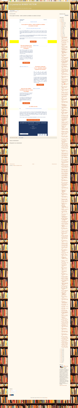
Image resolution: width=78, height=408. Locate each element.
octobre (62, 24)
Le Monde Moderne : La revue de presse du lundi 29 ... (64, 299)
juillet (62, 28)
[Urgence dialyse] (40, 45)
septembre (62, 26)
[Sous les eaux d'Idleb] (40, 88)
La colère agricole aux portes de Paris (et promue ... (64, 265)
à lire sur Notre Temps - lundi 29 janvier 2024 (64, 310)
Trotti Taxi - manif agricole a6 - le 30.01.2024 (64, 160)
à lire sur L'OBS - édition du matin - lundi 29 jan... (64, 347)
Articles (12, 390)
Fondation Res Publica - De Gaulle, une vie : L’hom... (64, 77)
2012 (61, 362)
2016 (61, 357)
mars (62, 33)
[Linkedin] (46, 135)
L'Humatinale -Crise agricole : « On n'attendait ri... (63, 126)
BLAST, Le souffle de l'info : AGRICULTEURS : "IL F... (64, 167)
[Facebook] (41, 135)
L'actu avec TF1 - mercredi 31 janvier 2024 (64, 139)
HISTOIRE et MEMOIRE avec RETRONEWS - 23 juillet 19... (64, 313)
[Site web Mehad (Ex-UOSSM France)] (33, 21)
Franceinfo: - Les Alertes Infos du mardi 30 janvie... (64, 233)
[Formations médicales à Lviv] (26, 66)
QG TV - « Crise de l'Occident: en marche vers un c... (64, 297)
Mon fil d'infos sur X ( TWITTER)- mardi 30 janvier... (64, 194)
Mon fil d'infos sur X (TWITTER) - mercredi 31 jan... (64, 151)
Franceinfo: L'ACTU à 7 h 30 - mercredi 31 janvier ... (64, 148)
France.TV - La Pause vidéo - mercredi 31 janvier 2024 (64, 90)
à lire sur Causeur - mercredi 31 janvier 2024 (64, 60)
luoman (41, 397)
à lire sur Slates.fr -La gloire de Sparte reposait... (64, 55)
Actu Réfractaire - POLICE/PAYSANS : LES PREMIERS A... (64, 105)
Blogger (46, 397)
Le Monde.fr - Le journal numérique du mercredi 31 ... (64, 129)
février (62, 34)
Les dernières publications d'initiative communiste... (64, 343)
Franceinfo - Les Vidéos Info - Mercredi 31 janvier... (64, 99)
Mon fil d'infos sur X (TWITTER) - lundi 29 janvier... (64, 274)
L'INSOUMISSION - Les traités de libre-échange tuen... (64, 326)
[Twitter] (43, 135)
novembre (62, 23)
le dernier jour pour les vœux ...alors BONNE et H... (64, 157)
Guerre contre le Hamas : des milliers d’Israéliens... (64, 337)
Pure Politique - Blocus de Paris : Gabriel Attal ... (64, 286)
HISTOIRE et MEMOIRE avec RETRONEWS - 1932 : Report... (64, 219)
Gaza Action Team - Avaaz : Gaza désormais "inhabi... (64, 115)
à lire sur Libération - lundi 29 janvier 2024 (64, 263)
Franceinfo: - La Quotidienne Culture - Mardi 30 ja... (64, 204)
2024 (61, 21)
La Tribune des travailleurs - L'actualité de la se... (64, 64)
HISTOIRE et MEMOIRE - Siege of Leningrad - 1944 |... (64, 113)
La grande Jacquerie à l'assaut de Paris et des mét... (64, 329)
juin (61, 29)
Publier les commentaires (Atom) (17, 165)
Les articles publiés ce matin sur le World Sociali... (64, 124)
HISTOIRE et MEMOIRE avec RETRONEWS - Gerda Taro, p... (64, 62)
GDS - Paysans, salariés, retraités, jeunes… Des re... (64, 229)
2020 (61, 352)
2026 (61, 18)
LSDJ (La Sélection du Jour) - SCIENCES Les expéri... (64, 67)
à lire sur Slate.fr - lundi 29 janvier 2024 (64, 306)
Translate (16, 11)
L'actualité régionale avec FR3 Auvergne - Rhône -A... (64, 102)
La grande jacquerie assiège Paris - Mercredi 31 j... (64, 155)
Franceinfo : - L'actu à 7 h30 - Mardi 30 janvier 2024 (64, 255)
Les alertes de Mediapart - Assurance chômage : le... (64, 175)
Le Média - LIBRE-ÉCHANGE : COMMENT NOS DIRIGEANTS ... (63, 293)
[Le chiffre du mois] (33, 108)
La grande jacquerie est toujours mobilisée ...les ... (64, 197)
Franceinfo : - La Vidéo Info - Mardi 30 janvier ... (64, 209)
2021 (61, 351)
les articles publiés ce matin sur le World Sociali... (64, 222)
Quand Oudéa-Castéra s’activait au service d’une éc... (64, 74)
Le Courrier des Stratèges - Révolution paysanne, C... (64, 277)
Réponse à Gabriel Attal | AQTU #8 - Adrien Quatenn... (64, 87)
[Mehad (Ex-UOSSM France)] (24, 134)
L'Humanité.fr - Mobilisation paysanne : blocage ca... (64, 226)
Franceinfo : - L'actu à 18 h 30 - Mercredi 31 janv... (64, 92)
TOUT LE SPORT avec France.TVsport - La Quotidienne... (64, 141)
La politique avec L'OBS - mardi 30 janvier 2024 (64, 243)
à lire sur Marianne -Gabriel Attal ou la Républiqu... (64, 58)
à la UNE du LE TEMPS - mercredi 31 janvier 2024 (64, 146)
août (62, 27)
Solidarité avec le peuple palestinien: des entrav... (64, 47)
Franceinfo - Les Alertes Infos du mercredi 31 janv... (64, 134)
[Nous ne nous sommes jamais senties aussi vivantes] (33, 28)
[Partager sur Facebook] (21, 137)
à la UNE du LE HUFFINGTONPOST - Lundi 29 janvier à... (64, 302)
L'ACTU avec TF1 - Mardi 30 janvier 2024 (64, 253)
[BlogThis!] (20, 137)
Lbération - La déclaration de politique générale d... (64, 173)
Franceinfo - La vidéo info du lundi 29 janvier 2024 (64, 322)
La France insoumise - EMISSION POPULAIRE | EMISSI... (64, 191)
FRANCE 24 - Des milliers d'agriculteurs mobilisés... (64, 278)
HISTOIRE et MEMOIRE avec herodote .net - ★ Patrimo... (64, 71)
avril (62, 32)
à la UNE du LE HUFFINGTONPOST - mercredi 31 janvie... (64, 49)
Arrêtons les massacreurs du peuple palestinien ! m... (64, 153)
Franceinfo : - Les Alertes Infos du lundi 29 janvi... (64, 315)
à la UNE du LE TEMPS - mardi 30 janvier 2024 (64, 245)
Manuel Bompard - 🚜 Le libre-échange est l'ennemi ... (64, 288)
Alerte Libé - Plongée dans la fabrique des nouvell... (64, 236)
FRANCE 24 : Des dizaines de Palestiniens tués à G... (64, 165)
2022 (61, 350)
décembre (62, 22)
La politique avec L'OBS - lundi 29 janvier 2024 (64, 345)
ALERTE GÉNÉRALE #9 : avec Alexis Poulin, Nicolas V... (64, 185)
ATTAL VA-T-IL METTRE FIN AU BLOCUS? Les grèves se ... (64, 162)
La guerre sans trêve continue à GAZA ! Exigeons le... (64, 44)
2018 (61, 355)
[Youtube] (39, 135)
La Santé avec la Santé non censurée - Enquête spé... (64, 224)
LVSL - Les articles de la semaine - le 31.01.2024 (64, 79)
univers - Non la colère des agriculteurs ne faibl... (64, 183)
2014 (61, 360)
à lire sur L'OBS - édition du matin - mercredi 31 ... (64, 137)
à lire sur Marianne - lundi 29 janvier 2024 (64, 304)
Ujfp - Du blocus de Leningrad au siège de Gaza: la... (64, 110)
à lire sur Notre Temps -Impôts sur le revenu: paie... (64, 212)
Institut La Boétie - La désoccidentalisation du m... (64, 180)
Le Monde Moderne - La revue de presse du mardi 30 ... (64, 188)
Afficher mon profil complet (63, 385)
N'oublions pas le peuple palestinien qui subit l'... (64, 199)
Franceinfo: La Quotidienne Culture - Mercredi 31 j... (64, 94)
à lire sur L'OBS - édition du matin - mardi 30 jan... (64, 248)
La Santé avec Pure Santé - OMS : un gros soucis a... (64, 144)
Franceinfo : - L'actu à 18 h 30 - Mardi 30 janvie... (64, 201)
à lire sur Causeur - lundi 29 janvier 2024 (64, 308)
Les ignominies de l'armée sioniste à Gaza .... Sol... (64, 324)
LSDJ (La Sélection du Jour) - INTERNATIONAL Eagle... (64, 268)
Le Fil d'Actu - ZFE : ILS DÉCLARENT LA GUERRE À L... (64, 82)
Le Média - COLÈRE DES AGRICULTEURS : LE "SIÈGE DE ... (64, 284)
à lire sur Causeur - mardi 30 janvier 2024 (64, 214)
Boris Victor (66, 366)
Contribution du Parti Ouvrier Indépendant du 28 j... (64, 334)
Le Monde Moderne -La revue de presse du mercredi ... (64, 120)
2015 (61, 358)
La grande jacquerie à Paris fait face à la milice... (64, 40)
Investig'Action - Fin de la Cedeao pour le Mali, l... (64, 169)
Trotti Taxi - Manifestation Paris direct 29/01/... (64, 291)
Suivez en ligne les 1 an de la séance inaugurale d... (64, 117)
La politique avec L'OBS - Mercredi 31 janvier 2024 (64, 132)
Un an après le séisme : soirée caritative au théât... (64, 97)
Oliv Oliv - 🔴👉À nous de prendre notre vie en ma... (64, 84)
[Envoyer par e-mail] (19, 137)
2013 (61, 361)
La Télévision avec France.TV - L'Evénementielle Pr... (64, 317)
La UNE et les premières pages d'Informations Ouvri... (64, 38)
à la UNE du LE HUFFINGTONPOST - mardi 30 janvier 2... (64, 216)
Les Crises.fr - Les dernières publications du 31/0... (64, 122)
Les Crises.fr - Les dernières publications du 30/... (64, 231)
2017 (61, 356)
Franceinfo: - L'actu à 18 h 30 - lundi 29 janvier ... (64, 320)
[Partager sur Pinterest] (22, 137)
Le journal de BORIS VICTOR (23, 4)
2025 (61, 20)
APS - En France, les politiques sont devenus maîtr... (64, 241)
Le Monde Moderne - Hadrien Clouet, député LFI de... (64, 108)
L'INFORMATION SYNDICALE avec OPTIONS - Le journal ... (64, 258)
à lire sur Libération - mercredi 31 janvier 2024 (64, 69)
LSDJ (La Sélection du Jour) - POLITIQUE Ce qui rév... (64, 178)
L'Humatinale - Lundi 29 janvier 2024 (64, 261)
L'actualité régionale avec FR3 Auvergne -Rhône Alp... (64, 238)
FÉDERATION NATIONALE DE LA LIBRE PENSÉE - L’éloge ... (64, 52)
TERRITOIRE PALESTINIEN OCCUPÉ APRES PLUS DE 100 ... (64, 206)
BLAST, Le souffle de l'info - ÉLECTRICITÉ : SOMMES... (64, 281)
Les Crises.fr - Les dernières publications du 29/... (64, 341)
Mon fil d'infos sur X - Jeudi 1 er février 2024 (64, 42)
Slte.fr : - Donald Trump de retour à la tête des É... (64, 171)
